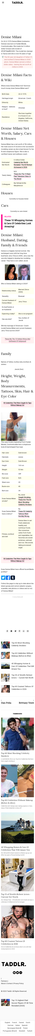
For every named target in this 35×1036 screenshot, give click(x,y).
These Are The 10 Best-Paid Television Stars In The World (22, 176)
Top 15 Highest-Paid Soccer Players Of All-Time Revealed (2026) (22, 1003)
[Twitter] (15, 631)
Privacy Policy (19, 983)
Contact (9, 983)
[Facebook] (7, 631)
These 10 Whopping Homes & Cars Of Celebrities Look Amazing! (18, 223)
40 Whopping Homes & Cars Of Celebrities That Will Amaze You (22, 666)
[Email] (27, 631)
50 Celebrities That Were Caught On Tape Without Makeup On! (17, 404)
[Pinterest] (19, 631)
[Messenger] (11, 631)
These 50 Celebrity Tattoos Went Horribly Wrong (25, 513)
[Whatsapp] (23, 631)
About (3, 983)
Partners (4, 981)
